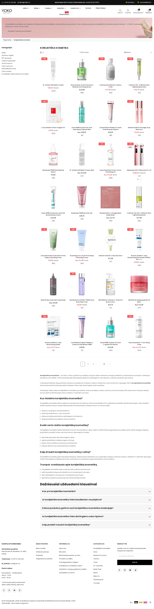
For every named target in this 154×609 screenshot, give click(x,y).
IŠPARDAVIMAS (64, 13)
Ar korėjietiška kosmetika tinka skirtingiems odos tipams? (72, 516)
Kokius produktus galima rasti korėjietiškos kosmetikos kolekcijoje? (77, 508)
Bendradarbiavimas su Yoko (69, 555)
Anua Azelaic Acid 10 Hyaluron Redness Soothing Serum (82, 86)
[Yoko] (7, 11)
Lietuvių (131, 2)
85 (104, 364)
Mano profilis (41, 548)
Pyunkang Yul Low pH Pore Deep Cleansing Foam (82, 257)
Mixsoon (96, 576)
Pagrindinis (7, 40)
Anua (95, 552)
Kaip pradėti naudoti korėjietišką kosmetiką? (66, 524)
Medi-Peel (97, 569)
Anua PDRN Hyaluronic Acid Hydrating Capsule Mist (82, 128)
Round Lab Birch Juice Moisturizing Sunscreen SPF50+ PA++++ (139, 258)
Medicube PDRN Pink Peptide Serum (53, 171)
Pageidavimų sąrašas (44, 559)
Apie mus (62, 548)
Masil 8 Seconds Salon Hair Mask (53, 300)
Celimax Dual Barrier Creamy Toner (110, 86)
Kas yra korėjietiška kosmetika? (59, 491)
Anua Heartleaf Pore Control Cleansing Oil (110, 171)
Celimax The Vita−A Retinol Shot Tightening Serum (139, 214)
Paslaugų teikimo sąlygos (68, 562)
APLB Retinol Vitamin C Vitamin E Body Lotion (110, 301)
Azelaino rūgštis (8, 55)
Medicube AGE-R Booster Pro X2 (139, 170)
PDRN (4, 53)
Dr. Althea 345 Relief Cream (53, 85)
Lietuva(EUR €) (145, 2)
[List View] (43, 52)
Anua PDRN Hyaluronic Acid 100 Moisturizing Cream (53, 214)
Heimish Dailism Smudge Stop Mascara (139, 128)
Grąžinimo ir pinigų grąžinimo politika (73, 569)
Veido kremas (7, 63)
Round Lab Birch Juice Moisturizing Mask (53, 343)
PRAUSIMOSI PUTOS (9, 69)
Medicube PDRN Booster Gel (81, 213)
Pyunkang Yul (98, 579)
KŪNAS (36, 8)
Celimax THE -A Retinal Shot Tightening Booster (139, 86)
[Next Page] (109, 364)
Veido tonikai (6, 71)
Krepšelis (39, 555)
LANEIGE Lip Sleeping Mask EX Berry (139, 301)
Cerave (96, 559)
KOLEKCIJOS (75, 8)
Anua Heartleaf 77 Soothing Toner (139, 343)
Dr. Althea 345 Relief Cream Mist (82, 170)
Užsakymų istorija (42, 552)
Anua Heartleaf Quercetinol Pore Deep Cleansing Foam (53, 257)
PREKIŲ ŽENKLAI (101, 8)
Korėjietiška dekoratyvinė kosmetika (15, 74)
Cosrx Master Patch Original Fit (53, 127)
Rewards (62, 552)
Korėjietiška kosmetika (101, 548)
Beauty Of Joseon (100, 555)
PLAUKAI (47, 8)
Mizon (95, 573)
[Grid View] (41, 52)
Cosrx (95, 562)
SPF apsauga (6, 58)
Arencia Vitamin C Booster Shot (110, 256)
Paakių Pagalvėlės (8, 61)
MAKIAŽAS (60, 8)
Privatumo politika (65, 559)
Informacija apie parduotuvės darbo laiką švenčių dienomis (13, 583)
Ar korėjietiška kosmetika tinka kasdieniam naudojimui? (72, 499)
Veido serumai (7, 66)
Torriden (96, 583)
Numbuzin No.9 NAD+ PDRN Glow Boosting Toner (82, 301)
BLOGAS (88, 8)
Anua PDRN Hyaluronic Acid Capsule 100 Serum (110, 343)
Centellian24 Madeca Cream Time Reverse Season (110, 128)
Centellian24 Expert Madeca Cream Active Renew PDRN (82, 343)
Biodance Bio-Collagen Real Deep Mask (110, 214)
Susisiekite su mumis (67, 573)
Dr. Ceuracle (98, 566)
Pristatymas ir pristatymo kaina (70, 566)
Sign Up (134, 562)
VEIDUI (25, 8)
